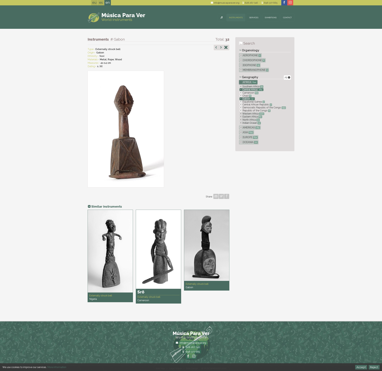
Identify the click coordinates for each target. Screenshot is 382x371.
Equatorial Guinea (253, 101)
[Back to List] (226, 48)
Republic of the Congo (256, 110)
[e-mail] (215, 196)
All (286, 77)
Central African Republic (256, 104)
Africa (249, 82)
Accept (361, 367)
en (107, 2)
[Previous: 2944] (216, 48)
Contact (287, 17)
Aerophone (251, 55)
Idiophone (250, 65)
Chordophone (253, 60)
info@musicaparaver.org (226, 2)
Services (253, 17)
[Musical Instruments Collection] (221, 17)
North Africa (250, 119)
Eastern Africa (252, 116)
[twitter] (221, 196)
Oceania (249, 142)
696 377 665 (270, 2)
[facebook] (284, 2)
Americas (250, 127)
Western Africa (253, 113)
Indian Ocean (251, 122)
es (101, 2)
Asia (247, 132)
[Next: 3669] (221, 48)
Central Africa (252, 89)
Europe (249, 137)
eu (94, 2)
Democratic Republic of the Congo (263, 107)
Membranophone (255, 69)
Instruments (236, 17)
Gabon (248, 98)
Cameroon (250, 92)
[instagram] (290, 2)
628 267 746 (251, 2)
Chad (246, 95)
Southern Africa (252, 86)
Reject (374, 367)
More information (56, 367)
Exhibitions (271, 17)
